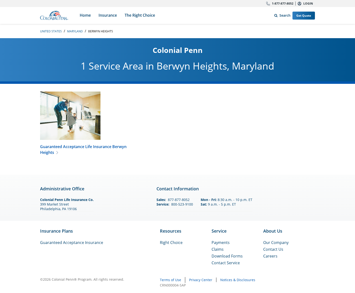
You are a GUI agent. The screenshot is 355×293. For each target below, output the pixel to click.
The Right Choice (140, 15)
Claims (218, 249)
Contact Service (226, 262)
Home (85, 15)
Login (308, 3)
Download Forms (227, 256)
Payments (221, 242)
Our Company (276, 242)
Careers (270, 256)
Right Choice (171, 242)
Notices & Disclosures (237, 280)
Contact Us (273, 249)
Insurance (108, 15)
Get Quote (303, 16)
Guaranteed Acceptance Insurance (71, 242)
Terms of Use (170, 280)
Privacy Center (200, 280)
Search (281, 14)
